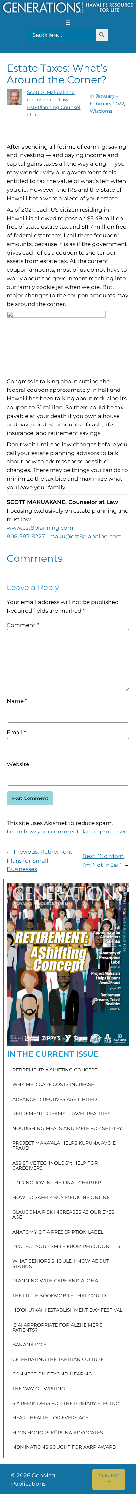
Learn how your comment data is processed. (68, 831)
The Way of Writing (38, 1389)
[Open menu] (68, 22)
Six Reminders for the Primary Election (66, 1403)
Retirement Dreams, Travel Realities (61, 1114)
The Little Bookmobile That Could (59, 1296)
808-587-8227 (26, 536)
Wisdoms (101, 111)
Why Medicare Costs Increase (53, 1084)
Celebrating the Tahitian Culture (58, 1359)
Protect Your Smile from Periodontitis (66, 1246)
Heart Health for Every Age (50, 1418)
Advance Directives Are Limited (54, 1099)
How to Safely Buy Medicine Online (61, 1197)
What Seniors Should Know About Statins (60, 1264)
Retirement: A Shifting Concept (54, 1070)
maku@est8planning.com (85, 536)
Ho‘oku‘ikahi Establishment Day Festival (67, 1310)
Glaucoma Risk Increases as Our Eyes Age (63, 1215)
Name (17, 701)
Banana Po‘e (29, 1345)
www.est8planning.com (40, 528)
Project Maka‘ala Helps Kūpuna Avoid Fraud (64, 1146)
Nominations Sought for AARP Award (64, 1447)
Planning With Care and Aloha (55, 1281)
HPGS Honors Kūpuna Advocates (57, 1433)
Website (18, 764)
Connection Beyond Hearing (52, 1374)
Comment (23, 625)
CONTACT (109, 1479)
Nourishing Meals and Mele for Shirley (67, 1128)
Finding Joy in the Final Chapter (56, 1183)
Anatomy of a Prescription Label (57, 1232)
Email (16, 732)
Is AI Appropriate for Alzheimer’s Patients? (57, 1328)
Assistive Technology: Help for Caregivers (55, 1166)
